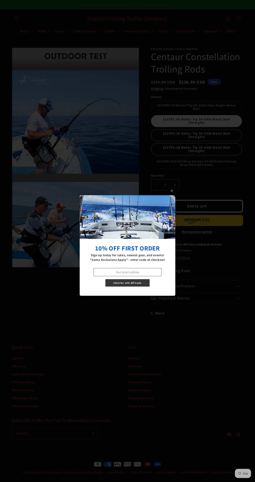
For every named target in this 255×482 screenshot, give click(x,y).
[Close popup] (171, 190)
